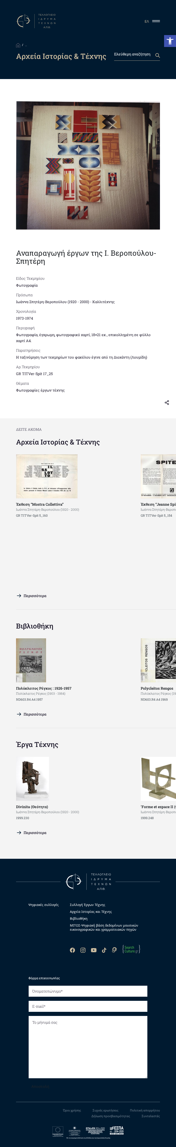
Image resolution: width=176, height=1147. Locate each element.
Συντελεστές (151, 1116)
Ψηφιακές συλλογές (43, 905)
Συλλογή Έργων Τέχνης (87, 905)
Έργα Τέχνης (37, 744)
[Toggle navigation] (158, 21)
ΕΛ (147, 21)
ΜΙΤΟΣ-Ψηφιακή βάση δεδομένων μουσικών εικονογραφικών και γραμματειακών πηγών (104, 927)
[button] (170, 41)
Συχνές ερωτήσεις (105, 1110)
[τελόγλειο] (88, 881)
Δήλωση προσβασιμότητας (110, 1116)
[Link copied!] (169, 402)
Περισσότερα (35, 595)
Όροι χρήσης (72, 1110)
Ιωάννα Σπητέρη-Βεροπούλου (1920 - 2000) (52, 301)
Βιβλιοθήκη (34, 625)
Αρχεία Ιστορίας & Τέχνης (58, 441)
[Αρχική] (18, 45)
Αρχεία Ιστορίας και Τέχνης (91, 912)
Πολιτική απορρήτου (145, 1110)
